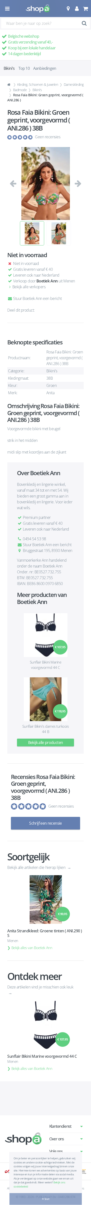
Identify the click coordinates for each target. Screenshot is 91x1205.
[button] (68, 8)
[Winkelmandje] (85, 8)
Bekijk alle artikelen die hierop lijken (36, 867)
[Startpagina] (9, 84)
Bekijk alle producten (45, 742)
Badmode (20, 89)
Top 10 (24, 68)
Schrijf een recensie (45, 823)
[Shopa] (38, 8)
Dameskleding (74, 84)
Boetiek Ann (47, 281)
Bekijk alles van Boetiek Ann (31, 947)
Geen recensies (47, 137)
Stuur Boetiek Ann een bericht (37, 298)
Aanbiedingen (44, 68)
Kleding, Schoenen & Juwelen (37, 84)
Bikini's (37, 89)
